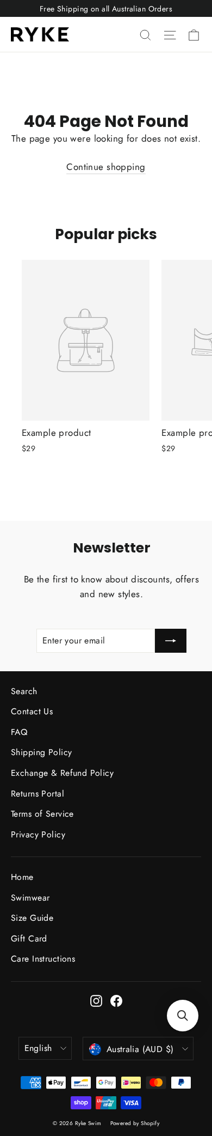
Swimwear (30, 897)
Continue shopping (105, 166)
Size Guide (32, 918)
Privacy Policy (38, 834)
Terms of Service (42, 813)
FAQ (19, 732)
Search (24, 691)
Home (22, 877)
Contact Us (32, 711)
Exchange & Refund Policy (62, 773)
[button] (182, 1015)
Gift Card (29, 938)
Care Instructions (43, 958)
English (38, 1048)
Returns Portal (37, 793)
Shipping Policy (41, 752)
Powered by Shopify (135, 1123)
